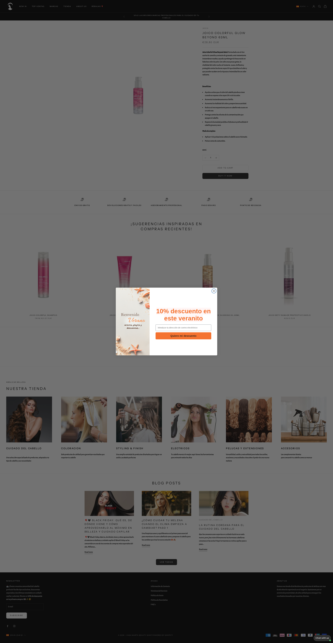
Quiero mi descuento (183, 335)
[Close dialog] (214, 291)
